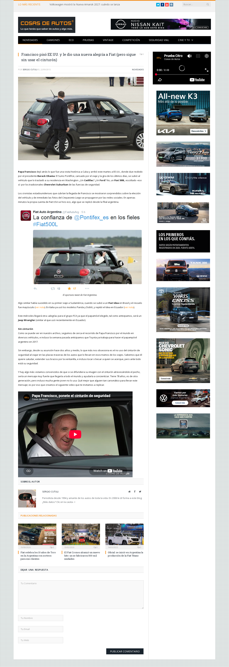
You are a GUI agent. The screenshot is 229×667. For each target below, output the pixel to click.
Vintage (108, 40)
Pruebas (88, 40)
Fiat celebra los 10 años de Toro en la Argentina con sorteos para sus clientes (38, 555)
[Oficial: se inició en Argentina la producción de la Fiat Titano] (124, 536)
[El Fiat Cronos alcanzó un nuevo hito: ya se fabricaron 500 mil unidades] (81, 536)
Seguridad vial (159, 40)
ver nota (40, 307)
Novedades (30, 40)
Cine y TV (184, 40)
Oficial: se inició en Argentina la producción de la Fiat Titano (125, 554)
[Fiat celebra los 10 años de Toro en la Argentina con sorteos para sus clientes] (37, 536)
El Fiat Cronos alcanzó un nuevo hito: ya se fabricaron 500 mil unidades (82, 555)
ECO (71, 40)
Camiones (53, 40)
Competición (131, 40)
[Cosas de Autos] (46, 24)
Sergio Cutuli (30, 69)
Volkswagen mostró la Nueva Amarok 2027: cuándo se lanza (85, 4)
